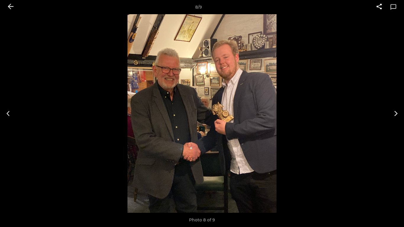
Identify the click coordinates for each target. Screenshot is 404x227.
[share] (379, 7)
